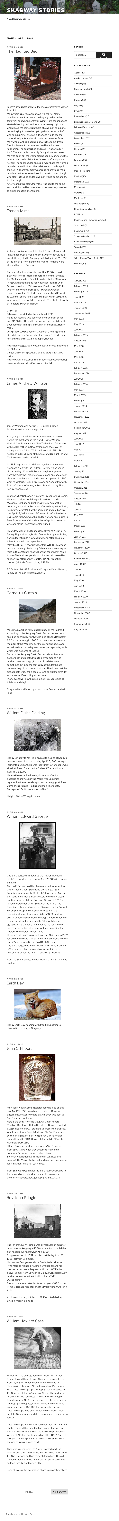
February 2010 (81, 596)
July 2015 (78, 351)
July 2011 (78, 504)
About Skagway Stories (18, 19)
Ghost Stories (80, 132)
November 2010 (82, 547)
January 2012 (80, 471)
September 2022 (82, 313)
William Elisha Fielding (26, 713)
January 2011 (80, 537)
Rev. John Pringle (21, 1197)
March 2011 (79, 526)
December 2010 (82, 542)
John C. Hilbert (19, 1048)
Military (77, 187)
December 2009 (82, 607)
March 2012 (79, 460)
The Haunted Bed (22, 51)
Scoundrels (79, 225)
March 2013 (80, 395)
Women (78, 263)
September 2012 (82, 427)
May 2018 (79, 346)
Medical (78, 176)
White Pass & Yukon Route (86, 258)
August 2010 (80, 564)
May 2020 (79, 324)
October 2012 (80, 422)
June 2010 (79, 575)
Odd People (79, 203)
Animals (78, 83)
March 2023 (80, 302)
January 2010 (80, 602)
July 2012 (78, 438)
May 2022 (79, 318)
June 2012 (79, 444)
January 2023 (80, 308)
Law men (78, 160)
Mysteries (78, 198)
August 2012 (80, 433)
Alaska (77, 72)
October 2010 (80, 553)
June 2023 (79, 297)
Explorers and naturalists (85, 122)
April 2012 (79, 455)
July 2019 (78, 329)
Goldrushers (79, 138)
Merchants (79, 181)
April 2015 (79, 362)
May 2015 (79, 357)
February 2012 (81, 466)
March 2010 (80, 591)
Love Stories (80, 165)
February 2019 (81, 335)
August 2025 (80, 280)
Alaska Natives (81, 78)
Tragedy (78, 247)
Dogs (76, 105)
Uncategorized (81, 252)
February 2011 (80, 531)
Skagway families (82, 236)
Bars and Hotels (81, 89)
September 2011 (82, 493)
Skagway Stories (36, 10)
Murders (78, 192)
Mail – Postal (80, 171)
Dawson (78, 100)
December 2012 (81, 411)
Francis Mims (18, 211)
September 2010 (82, 558)
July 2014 (78, 379)
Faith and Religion (82, 127)
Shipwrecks (79, 231)
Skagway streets (82, 241)
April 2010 (79, 586)
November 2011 (81, 482)
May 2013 (79, 389)
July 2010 (78, 569)
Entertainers (80, 116)
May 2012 (78, 449)
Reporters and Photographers (88, 220)
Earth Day (15, 983)
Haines (77, 143)
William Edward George (27, 816)
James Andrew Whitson (27, 383)
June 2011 (79, 509)
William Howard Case (25, 1321)
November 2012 (81, 417)
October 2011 (80, 488)
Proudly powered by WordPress (20, 1514)
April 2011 (78, 520)
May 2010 (79, 580)
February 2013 (81, 400)
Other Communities (83, 209)
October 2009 (81, 618)
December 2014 (81, 373)
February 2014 (81, 384)
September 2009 (82, 624)
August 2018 (80, 340)
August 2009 (80, 629)
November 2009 (82, 613)
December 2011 (81, 477)
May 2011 (78, 515)
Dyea (76, 111)
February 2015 (81, 368)
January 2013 (80, 406)
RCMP (77, 214)
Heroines (78, 154)
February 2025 (81, 286)
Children (78, 94)
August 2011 (80, 498)
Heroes (77, 149)
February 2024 (81, 291)
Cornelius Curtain (22, 593)
